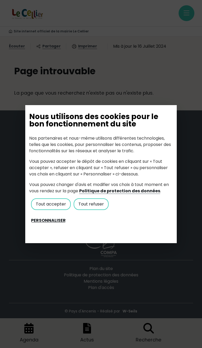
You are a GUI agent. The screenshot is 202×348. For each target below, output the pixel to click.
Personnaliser (48, 220)
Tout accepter (51, 204)
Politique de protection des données (119, 191)
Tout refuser (91, 204)
